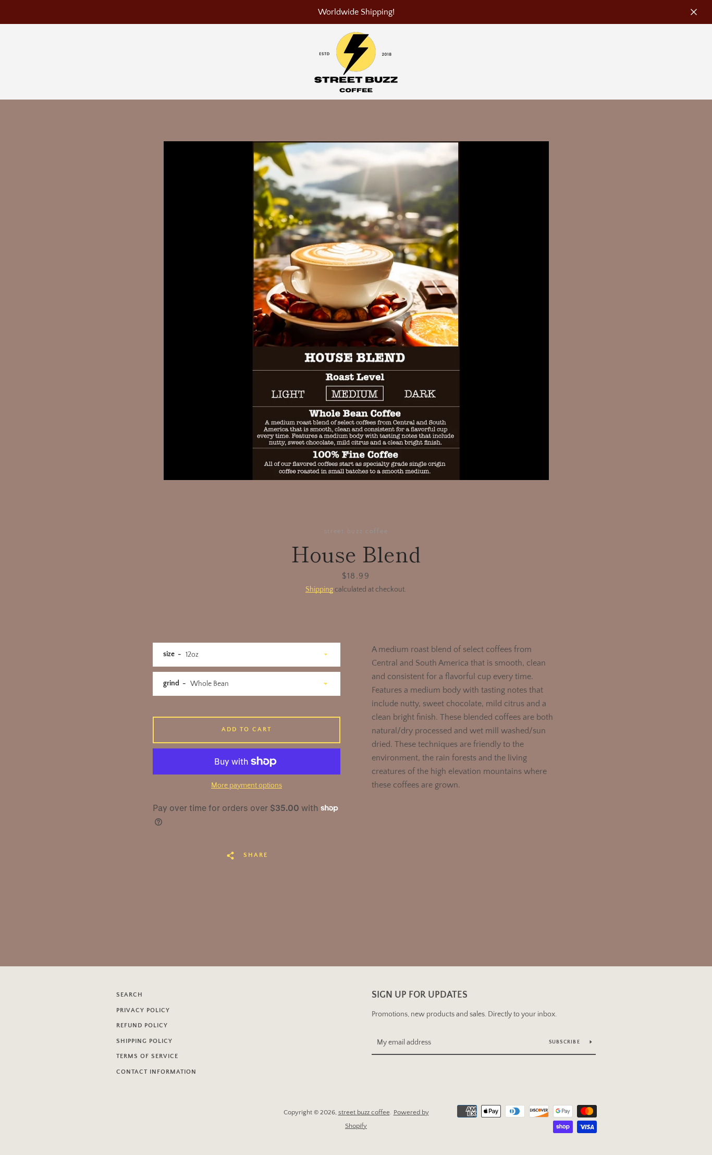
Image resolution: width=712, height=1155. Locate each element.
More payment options (246, 785)
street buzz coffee (364, 1112)
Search (129, 994)
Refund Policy (142, 1025)
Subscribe (565, 1042)
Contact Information (156, 1071)
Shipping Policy (144, 1041)
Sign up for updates (420, 995)
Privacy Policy (143, 1010)
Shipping (319, 589)
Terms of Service (147, 1056)
